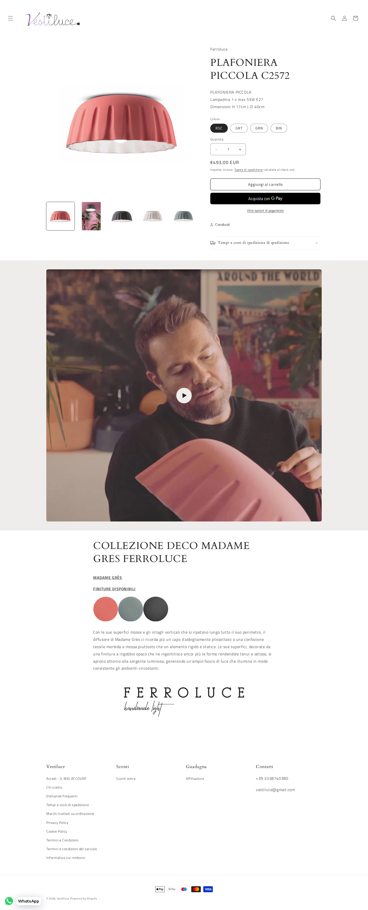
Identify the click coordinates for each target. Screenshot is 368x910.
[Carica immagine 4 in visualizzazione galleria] (153, 216)
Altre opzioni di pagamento (265, 210)
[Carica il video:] (184, 395)
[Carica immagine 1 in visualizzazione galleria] (60, 216)
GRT (239, 128)
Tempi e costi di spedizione (67, 804)
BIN (279, 128)
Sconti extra (125, 778)
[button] (10, 18)
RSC (219, 128)
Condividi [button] (222, 224)
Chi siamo (54, 787)
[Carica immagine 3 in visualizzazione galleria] (122, 216)
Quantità (217, 139)
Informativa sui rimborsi (65, 857)
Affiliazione (195, 778)
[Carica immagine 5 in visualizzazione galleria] (183, 216)
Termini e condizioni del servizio (71, 848)
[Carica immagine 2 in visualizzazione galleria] (91, 216)
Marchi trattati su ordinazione (70, 813)
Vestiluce (63, 898)
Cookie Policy (56, 831)
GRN (259, 128)
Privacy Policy (57, 822)
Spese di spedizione (249, 169)
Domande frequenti (61, 796)
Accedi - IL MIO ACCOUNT (66, 778)
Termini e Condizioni (62, 840)
